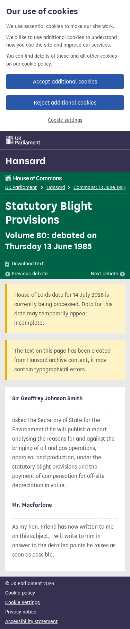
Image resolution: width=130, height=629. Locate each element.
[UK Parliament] (23, 140)
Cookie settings (65, 120)
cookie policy (36, 64)
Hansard (25, 161)
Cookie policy (20, 593)
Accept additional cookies (65, 81)
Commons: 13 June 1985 (99, 187)
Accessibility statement (31, 622)
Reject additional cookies (65, 102)
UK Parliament (21, 187)
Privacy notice (20, 612)
